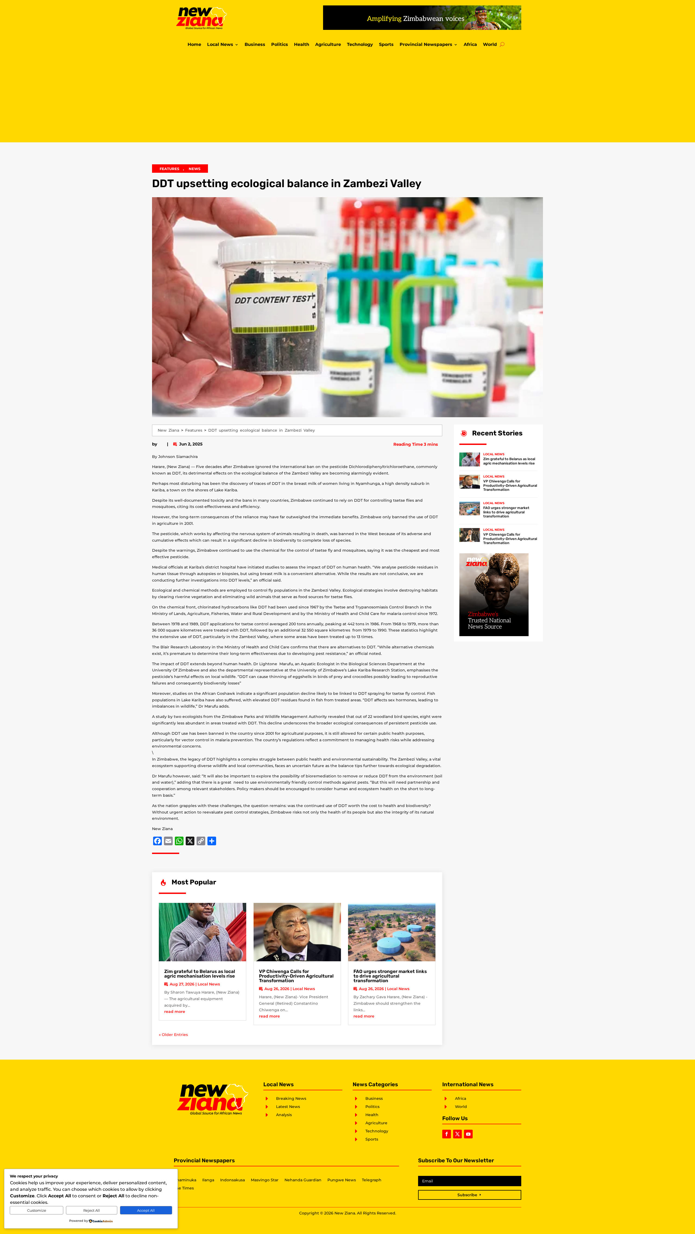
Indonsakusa (232, 1180)
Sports (386, 45)
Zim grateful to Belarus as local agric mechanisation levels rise (199, 974)
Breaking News (291, 1098)
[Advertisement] (347, 96)
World (490, 45)
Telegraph (371, 1180)
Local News (220, 45)
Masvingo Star (265, 1180)
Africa (470, 45)
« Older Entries (173, 1034)
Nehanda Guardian (303, 1180)
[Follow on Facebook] (446, 1134)
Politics (279, 45)
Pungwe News (341, 1180)
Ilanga (208, 1180)
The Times (184, 1188)
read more (174, 1011)
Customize (36, 1210)
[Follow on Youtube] (468, 1134)
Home (194, 45)
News (194, 169)
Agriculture (328, 45)
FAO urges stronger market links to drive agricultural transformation (390, 976)
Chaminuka (185, 1180)
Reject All (91, 1210)
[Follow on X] (457, 1134)
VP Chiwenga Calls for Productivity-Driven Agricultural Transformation (296, 976)
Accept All (146, 1210)
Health (301, 45)
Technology (360, 45)
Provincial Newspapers (426, 45)
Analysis (284, 1114)
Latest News (288, 1106)
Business (255, 45)
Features (169, 169)
